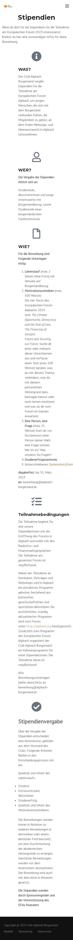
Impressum (44, 931)
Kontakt (8, 931)
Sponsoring (25, 931)
